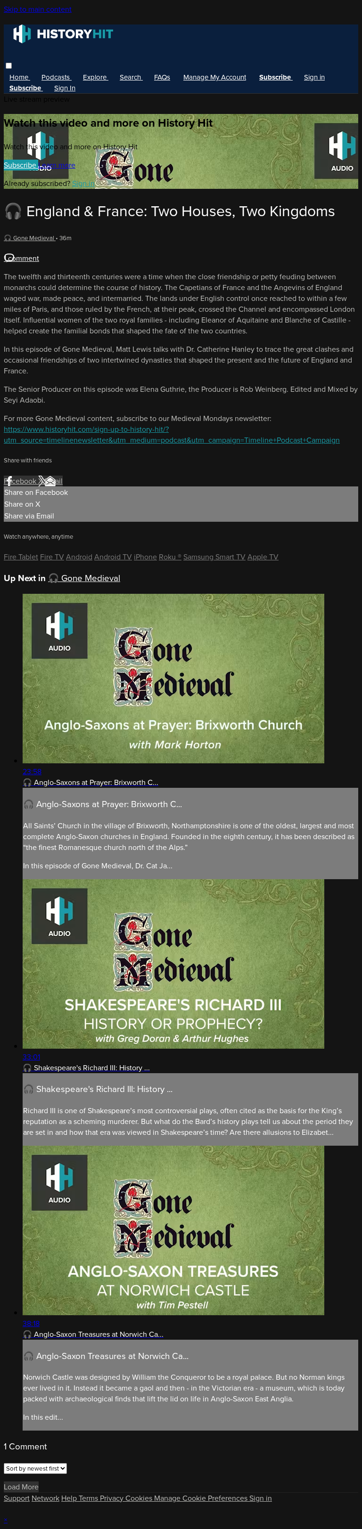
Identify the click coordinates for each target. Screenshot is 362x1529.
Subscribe (21, 165)
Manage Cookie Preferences (201, 1498)
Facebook (21, 481)
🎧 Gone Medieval (30, 238)
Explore (95, 77)
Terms (89, 1498)
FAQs (162, 77)
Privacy (112, 1498)
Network (45, 1498)
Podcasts (56, 77)
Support (17, 1498)
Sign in (314, 77)
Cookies (139, 1498)
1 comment (21, 258)
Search (131, 77)
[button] (9, 66)
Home (19, 77)
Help (70, 1498)
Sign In (64, 88)
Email (54, 481)
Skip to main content (38, 9)
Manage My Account (214, 77)
